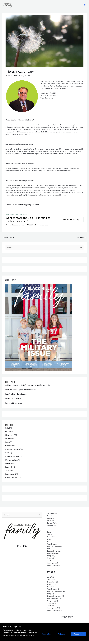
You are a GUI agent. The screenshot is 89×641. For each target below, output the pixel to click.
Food (7, 442)
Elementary (9, 435)
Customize (46, 634)
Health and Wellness (13, 76)
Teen (7, 470)
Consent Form (52, 525)
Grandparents (10, 446)
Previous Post (8, 237)
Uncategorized (10, 474)
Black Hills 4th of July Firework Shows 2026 (20, 389)
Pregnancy (9, 463)
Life (22, 76)
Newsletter (51, 516)
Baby (7, 428)
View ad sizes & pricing (72, 219)
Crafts (7, 431)
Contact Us (51, 518)
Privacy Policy (52, 523)
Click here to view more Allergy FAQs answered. (22, 205)
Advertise (50, 521)
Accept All (78, 634)
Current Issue (52, 513)
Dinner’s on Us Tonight (13, 398)
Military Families (11, 460)
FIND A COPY (67, 617)
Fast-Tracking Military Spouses (16, 394)
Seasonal (27, 76)
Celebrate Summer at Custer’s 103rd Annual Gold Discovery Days (28, 385)
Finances (8, 439)
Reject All (62, 634)
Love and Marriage (12, 456)
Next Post (82, 237)
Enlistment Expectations (13, 403)
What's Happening (11, 478)
